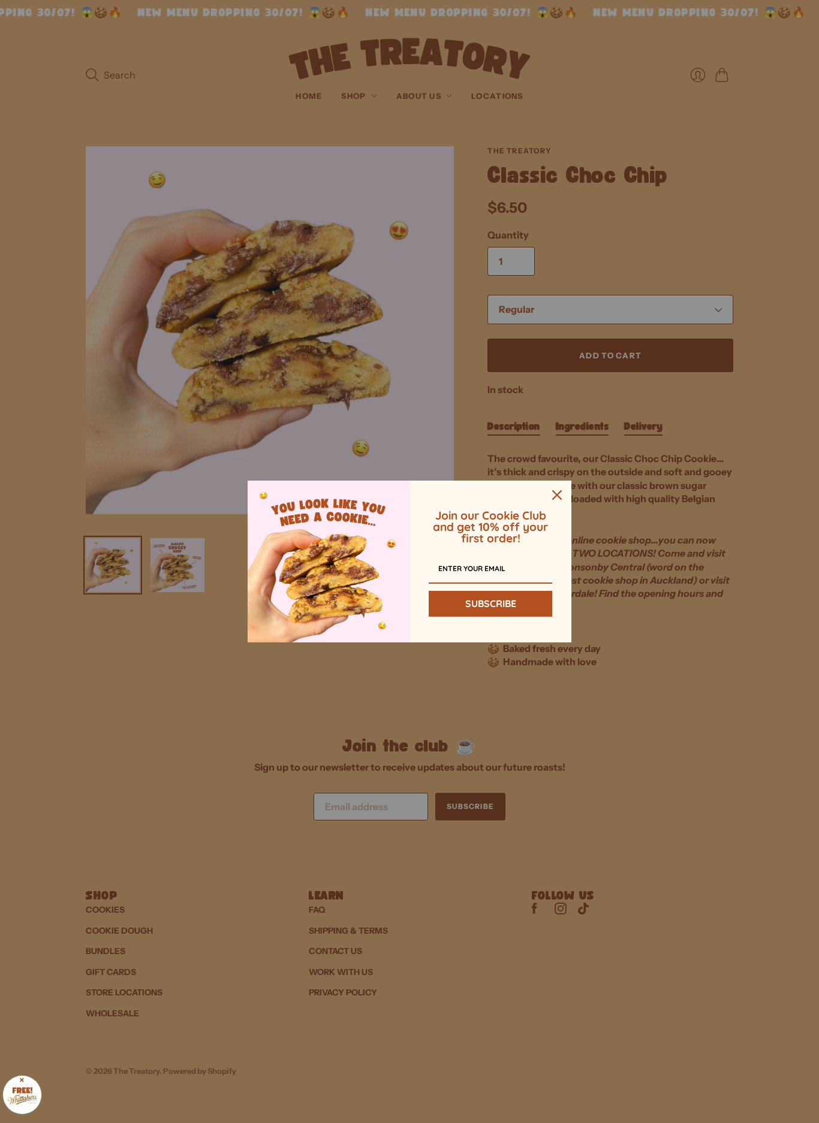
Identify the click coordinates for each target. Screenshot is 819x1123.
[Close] (557, 495)
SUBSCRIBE (490, 603)
